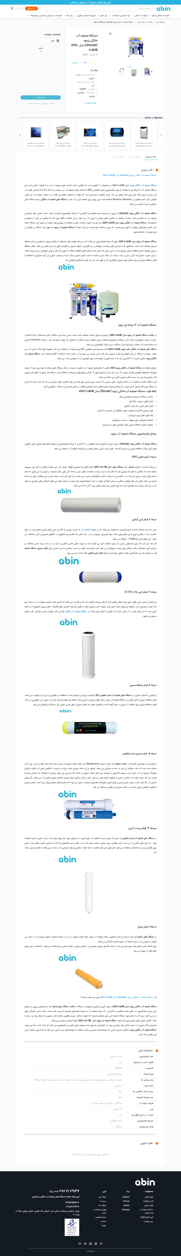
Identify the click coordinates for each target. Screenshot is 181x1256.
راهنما (104, 1225)
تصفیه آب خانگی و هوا (144, 22)
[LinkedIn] (90, 1244)
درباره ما (103, 1201)
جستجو (30, 8)
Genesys (126, 1209)
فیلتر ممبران (148, 1205)
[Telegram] (85, 1244)
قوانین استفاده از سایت (100, 1211)
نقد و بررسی (150, 157)
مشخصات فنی (134, 157)
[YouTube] (79, 1244)
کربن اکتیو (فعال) (146, 1217)
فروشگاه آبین (160, 22)
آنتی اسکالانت (148, 1201)
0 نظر (86, 62)
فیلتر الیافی (149, 1197)
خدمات (103, 1221)
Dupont (126, 1197)
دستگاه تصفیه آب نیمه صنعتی (146, 1211)
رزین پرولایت (148, 1221)
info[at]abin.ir (72, 1202)
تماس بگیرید (41, 97)
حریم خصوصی (100, 1217)
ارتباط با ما (18, 8)
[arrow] (120, 71)
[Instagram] (95, 1244)
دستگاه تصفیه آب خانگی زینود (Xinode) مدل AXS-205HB (113, 22)
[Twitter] (101, 1244)
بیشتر (41, 48)
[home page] (161, 8)
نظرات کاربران (118, 157)
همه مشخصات (90, 103)
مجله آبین (102, 1197)
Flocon (126, 1201)
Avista (127, 1205)
